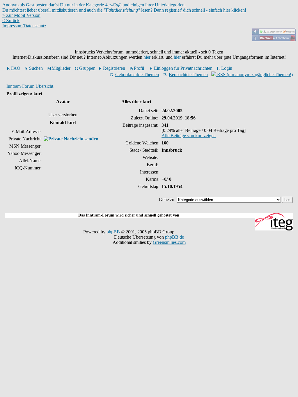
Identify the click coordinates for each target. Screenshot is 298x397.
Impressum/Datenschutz (24, 25)
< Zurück (10, 20)
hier (146, 57)
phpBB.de (174, 237)
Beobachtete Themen (188, 74)
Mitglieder (61, 68)
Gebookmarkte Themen (137, 74)
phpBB (113, 231)
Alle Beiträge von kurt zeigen (189, 135)
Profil (139, 68)
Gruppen (87, 68)
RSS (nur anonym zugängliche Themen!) (254, 74)
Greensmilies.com (169, 242)
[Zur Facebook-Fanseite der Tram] (274, 39)
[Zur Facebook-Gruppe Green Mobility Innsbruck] (274, 33)
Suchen (36, 68)
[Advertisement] (149, 210)
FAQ (15, 68)
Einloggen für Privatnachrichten (183, 68)
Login (226, 68)
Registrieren (114, 68)
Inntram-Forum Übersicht (29, 86)
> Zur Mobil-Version (21, 15)
